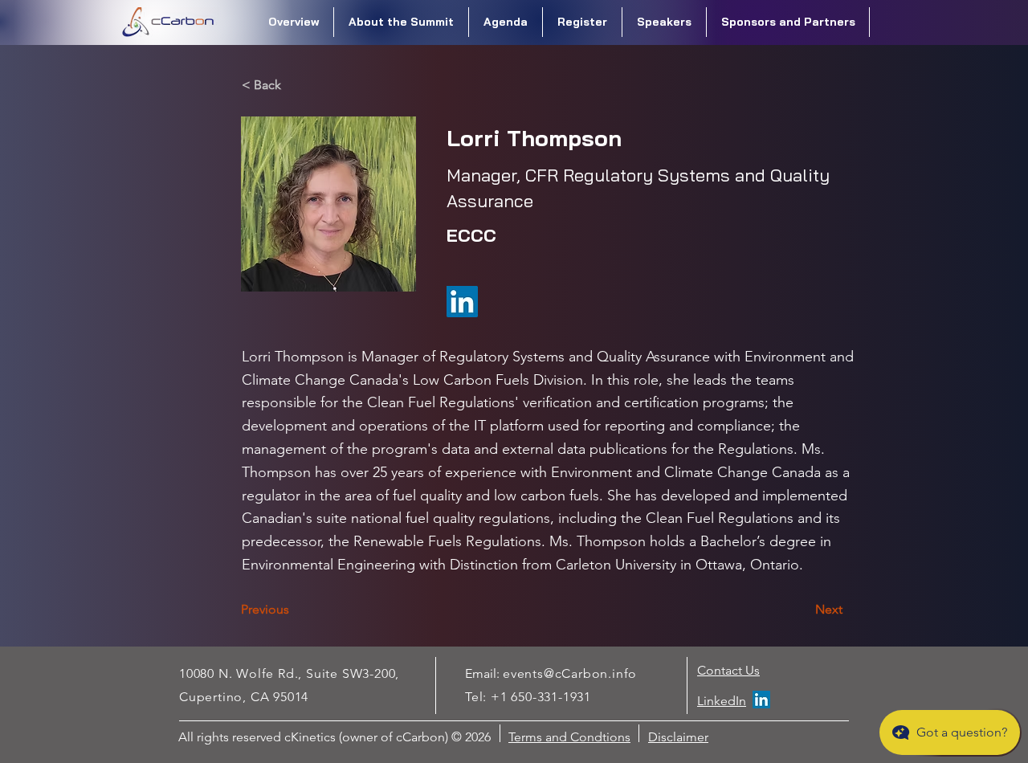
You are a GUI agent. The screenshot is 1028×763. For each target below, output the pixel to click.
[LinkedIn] (761, 699)
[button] (401, 22)
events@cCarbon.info (570, 673)
